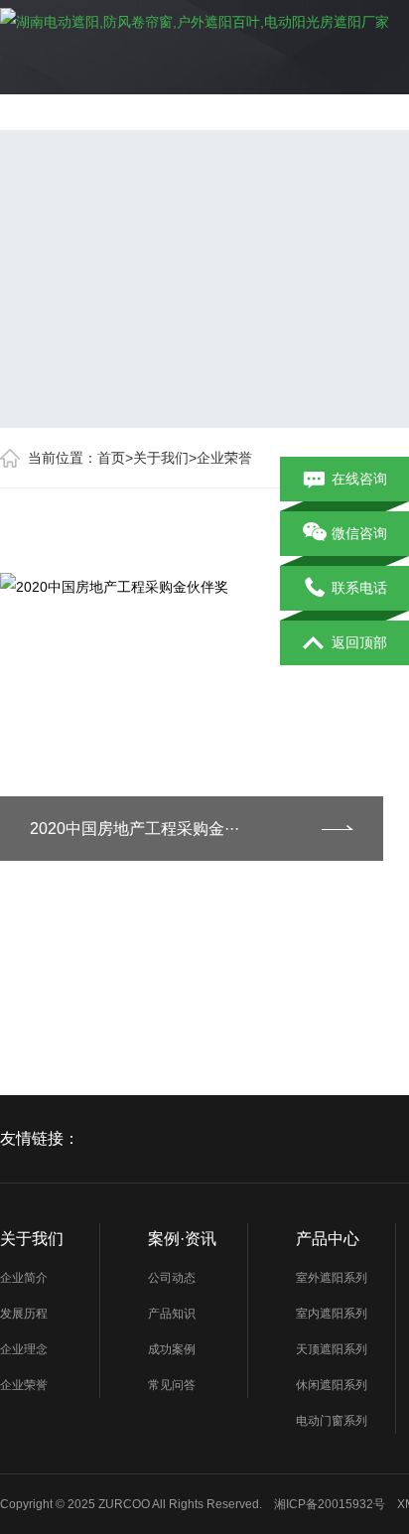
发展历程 (24, 1314)
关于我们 (161, 458)
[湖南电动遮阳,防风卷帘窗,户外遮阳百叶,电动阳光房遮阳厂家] (194, 18)
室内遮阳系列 (331, 1314)
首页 (111, 458)
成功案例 (172, 1349)
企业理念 (24, 1349)
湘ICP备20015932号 (329, 1504)
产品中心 (327, 1238)
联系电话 (359, 588)
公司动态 (172, 1278)
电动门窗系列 (331, 1421)
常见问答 (172, 1385)
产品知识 (172, 1314)
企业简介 (24, 1278)
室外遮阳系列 (331, 1278)
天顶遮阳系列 (331, 1349)
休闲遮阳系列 (331, 1385)
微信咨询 (359, 533)
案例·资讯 (182, 1238)
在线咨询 (359, 479)
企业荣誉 (224, 458)
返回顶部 (359, 642)
